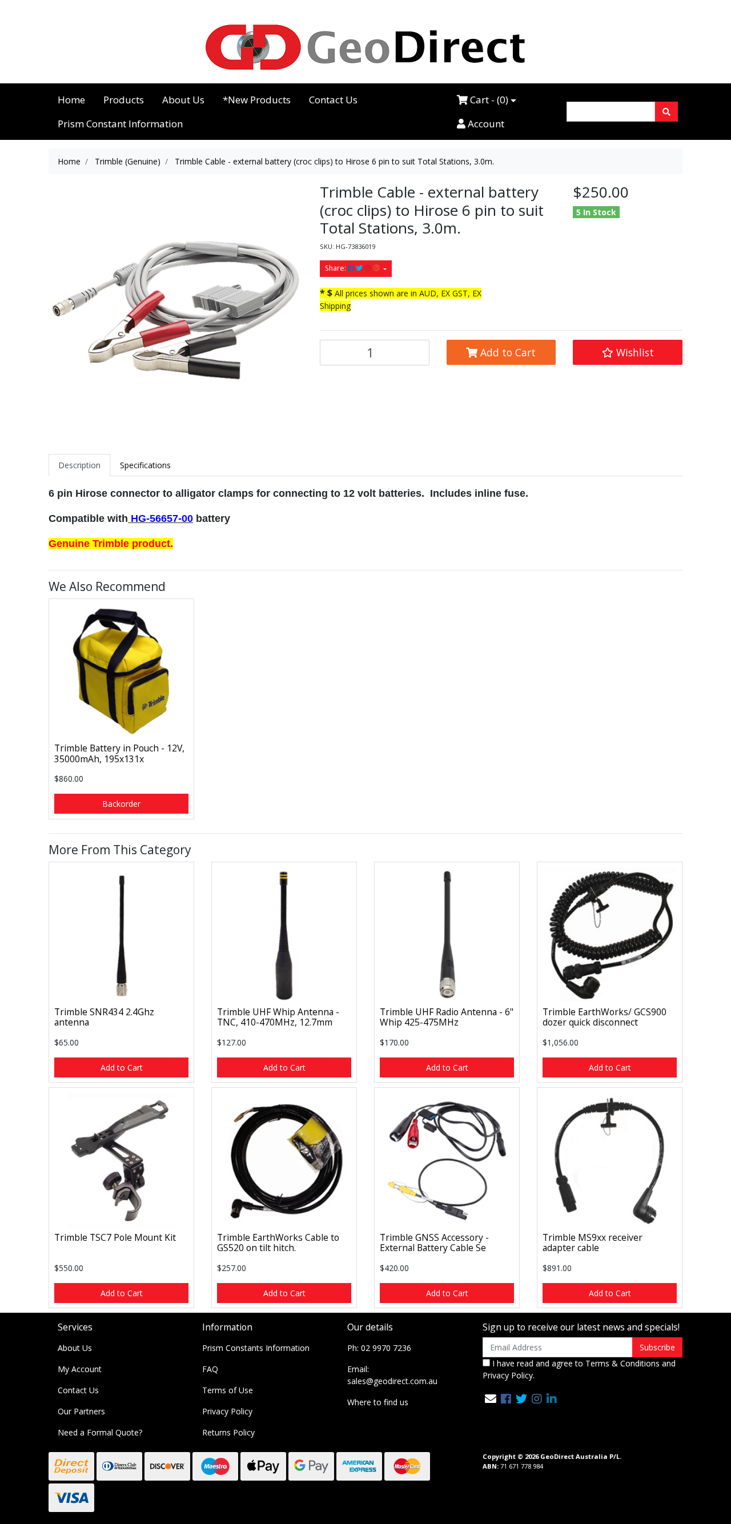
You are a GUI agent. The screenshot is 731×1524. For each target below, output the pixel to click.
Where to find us (377, 1402)
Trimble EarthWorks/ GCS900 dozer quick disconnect (604, 1017)
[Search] (666, 112)
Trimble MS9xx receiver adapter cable (592, 1242)
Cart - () (488, 99)
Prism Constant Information (120, 123)
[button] (627, 352)
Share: (336, 268)
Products (123, 99)
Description (79, 465)
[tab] (79, 465)
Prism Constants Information (256, 1347)
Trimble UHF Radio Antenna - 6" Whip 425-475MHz (446, 1017)
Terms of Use (227, 1390)
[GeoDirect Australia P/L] (365, 46)
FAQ (210, 1369)
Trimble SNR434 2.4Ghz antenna (104, 1017)
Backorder (121, 803)
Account (484, 123)
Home (71, 99)
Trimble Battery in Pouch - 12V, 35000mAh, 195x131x (119, 753)
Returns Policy (228, 1432)
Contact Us (333, 99)
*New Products (257, 99)
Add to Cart (506, 352)
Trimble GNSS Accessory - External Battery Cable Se (434, 1242)
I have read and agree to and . (579, 1369)
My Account (80, 1369)
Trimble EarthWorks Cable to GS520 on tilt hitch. (278, 1242)
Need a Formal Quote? (100, 1432)
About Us (183, 99)
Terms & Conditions (622, 1363)
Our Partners (81, 1411)
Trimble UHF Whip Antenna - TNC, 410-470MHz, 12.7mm (278, 1017)
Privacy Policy (227, 1411)
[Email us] (490, 1398)
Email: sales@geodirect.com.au (392, 1375)
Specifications (145, 465)
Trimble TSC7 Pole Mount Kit (115, 1237)
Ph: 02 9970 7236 (379, 1347)
